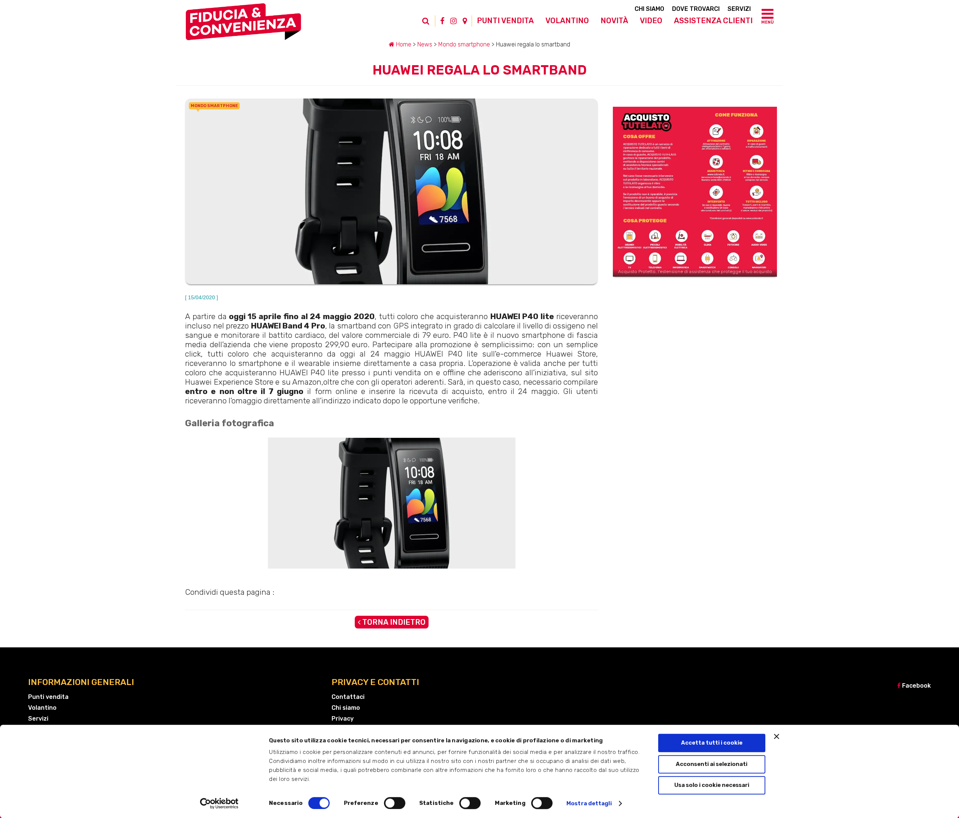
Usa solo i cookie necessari (711, 785)
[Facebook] (442, 21)
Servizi (739, 8)
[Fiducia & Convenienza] (243, 24)
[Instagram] (453, 21)
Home (402, 44)
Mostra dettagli (589, 803)
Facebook (916, 685)
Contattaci (348, 696)
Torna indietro (393, 622)
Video (651, 20)
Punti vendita (505, 20)
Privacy (343, 718)
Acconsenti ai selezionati (711, 764)
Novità (614, 20)
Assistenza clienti (713, 20)
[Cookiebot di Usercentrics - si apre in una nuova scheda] (219, 803)
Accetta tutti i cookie (711, 742)
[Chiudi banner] (776, 736)
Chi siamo (649, 8)
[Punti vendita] (465, 21)
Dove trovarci (696, 8)
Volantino (567, 20)
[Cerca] (429, 24)
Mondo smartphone (464, 44)
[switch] (394, 803)
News (424, 44)
